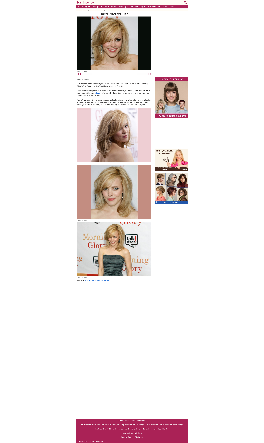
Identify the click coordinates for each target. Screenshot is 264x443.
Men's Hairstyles (139, 425)
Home (78, 10)
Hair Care (98, 429)
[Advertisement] (114, 303)
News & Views (168, 7)
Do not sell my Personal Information (90, 441)
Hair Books (138, 433)
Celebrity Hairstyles (89, 10)
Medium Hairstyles (112, 425)
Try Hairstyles (123, 7)
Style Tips (157, 429)
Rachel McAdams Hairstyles (100, 10)
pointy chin (98, 93)
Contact (124, 437)
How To (134, 7)
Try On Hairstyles (165, 425)
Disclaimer (139, 437)
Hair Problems (153, 7)
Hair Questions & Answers (135, 421)
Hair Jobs (165, 429)
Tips (142, 7)
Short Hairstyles (98, 425)
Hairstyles (97, 7)
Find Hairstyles (178, 425)
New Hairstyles (110, 7)
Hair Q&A (85, 7)
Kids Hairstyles (152, 425)
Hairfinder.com (86, 2)
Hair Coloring (147, 429)
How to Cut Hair (121, 429)
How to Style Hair (134, 429)
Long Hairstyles (126, 425)
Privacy (131, 437)
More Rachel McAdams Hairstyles (97, 280)
